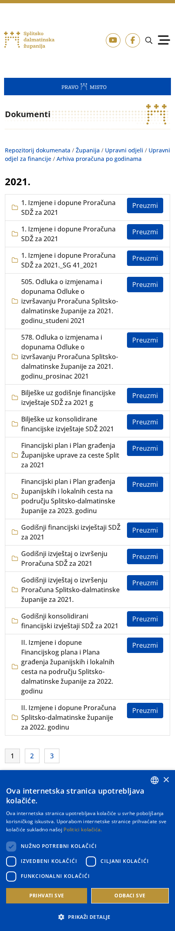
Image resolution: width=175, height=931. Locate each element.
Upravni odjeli (124, 150)
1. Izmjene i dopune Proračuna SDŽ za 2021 (68, 207)
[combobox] (155, 780)
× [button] (166, 780)
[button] (87, 917)
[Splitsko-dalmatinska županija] (29, 40)
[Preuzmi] (145, 205)
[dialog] (87, 850)
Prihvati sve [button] (46, 895)
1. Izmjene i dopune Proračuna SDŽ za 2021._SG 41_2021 (68, 260)
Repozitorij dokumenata (37, 150)
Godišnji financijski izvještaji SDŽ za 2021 (70, 532)
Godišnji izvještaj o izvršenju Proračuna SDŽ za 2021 (64, 558)
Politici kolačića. (82, 829)
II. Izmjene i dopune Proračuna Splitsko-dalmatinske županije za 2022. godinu (68, 717)
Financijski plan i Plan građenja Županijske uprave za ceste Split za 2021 (70, 455)
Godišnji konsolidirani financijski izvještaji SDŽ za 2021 (69, 621)
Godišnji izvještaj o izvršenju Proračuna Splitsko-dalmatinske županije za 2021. (70, 590)
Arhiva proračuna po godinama (99, 159)
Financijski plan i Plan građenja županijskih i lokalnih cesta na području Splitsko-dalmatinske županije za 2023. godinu (68, 496)
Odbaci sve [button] (129, 895)
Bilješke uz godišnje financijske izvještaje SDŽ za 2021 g (68, 397)
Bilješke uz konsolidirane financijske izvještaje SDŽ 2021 (67, 424)
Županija (88, 150)
